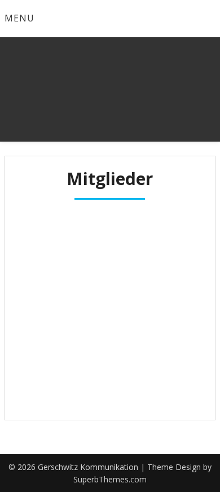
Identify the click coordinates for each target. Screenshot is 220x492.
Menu (19, 18)
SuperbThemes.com (110, 479)
